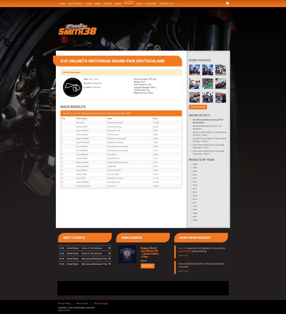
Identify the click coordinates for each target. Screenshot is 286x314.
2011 (195, 202)
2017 (195, 181)
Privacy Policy (64, 303)
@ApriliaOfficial (185, 251)
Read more (183, 255)
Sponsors (150, 3)
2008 (195, 213)
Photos (108, 3)
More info (148, 266)
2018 (195, 178)
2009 (195, 209)
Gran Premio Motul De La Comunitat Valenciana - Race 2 (208, 152)
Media (118, 3)
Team (88, 3)
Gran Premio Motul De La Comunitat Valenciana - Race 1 (208, 146)
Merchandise (131, 237)
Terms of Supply (101, 303)
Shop (139, 3)
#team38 (182, 248)
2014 (195, 192)
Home (62, 3)
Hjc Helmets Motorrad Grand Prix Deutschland (208, 121)
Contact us (166, 3)
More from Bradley (195, 237)
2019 (195, 174)
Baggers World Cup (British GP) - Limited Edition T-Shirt (150, 252)
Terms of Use (82, 303)
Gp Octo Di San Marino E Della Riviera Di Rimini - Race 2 (209, 140)
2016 (195, 185)
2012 (195, 199)
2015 (195, 188)
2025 (195, 164)
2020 (195, 171)
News (98, 3)
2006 (195, 220)
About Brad (75, 3)
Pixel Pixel (66, 310)
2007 (195, 216)
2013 (195, 195)
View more (198, 107)
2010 (195, 206)
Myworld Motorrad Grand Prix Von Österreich (207, 127)
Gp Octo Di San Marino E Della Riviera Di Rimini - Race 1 (209, 133)
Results (129, 3)
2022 (195, 167)
